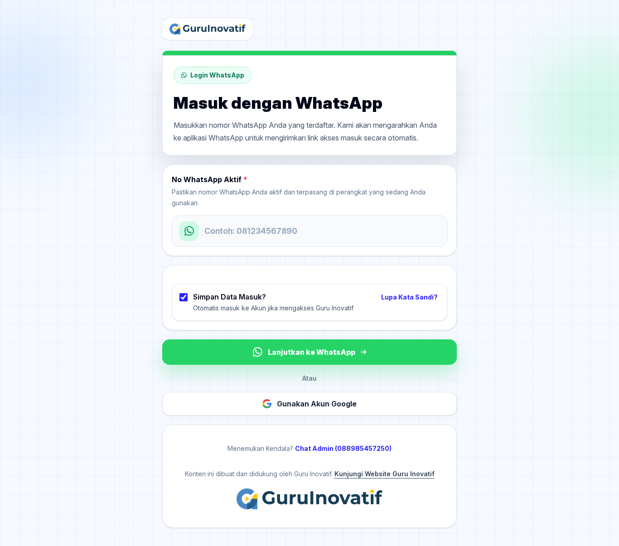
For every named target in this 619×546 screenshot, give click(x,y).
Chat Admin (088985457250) (343, 448)
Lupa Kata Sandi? (409, 297)
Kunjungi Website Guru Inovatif (384, 474)
